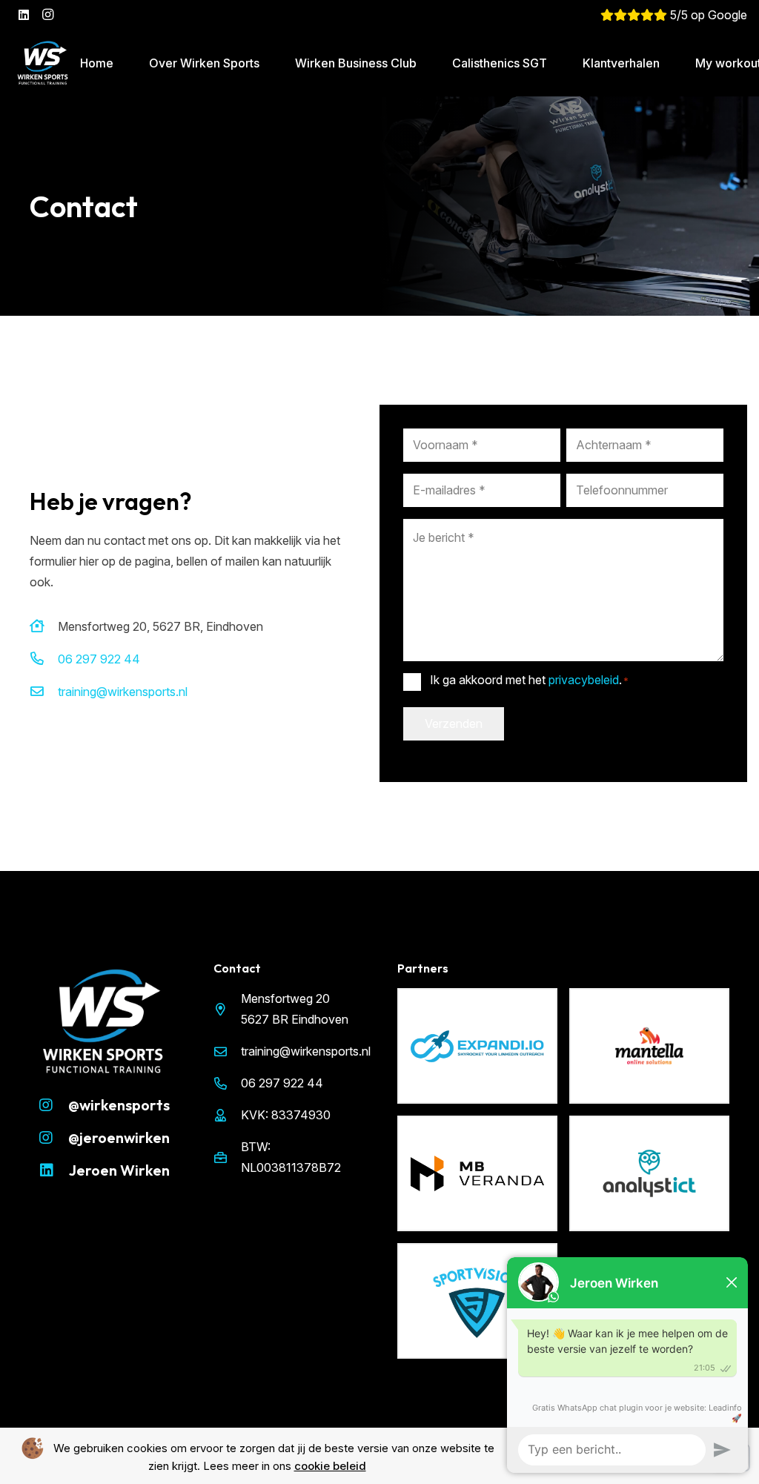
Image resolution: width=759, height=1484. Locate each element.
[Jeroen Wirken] (54, 1170)
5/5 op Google (707, 14)
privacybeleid (583, 679)
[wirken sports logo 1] (43, 63)
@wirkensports (119, 1105)
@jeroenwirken (119, 1137)
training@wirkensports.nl (123, 691)
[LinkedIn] (24, 15)
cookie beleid (330, 1466)
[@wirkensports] (53, 1105)
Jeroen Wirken (119, 1170)
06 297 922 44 (99, 659)
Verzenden (454, 723)
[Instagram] (47, 15)
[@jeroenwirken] (53, 1137)
